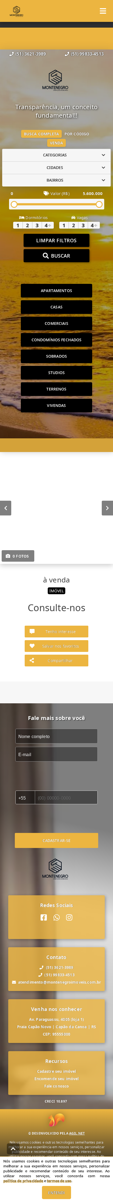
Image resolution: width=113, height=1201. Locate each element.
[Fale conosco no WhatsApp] (56, 917)
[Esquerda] (5, 507)
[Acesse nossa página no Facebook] (44, 917)
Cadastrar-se (57, 840)
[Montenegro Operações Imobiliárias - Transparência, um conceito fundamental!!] (56, 80)
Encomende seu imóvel (56, 1078)
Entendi (56, 1192)
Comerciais (56, 323)
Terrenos (56, 389)
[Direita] (107, 507)
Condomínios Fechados (57, 339)
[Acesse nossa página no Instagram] (69, 917)
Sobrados (56, 356)
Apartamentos (56, 290)
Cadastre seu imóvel (56, 1071)
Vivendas (56, 405)
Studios (56, 372)
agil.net (77, 1133)
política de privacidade (23, 1180)
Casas (56, 307)
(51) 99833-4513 (87, 54)
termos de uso (59, 1180)
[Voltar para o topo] (13, 1148)
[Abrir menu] (103, 11)
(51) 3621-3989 (30, 54)
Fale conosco (56, 1086)
